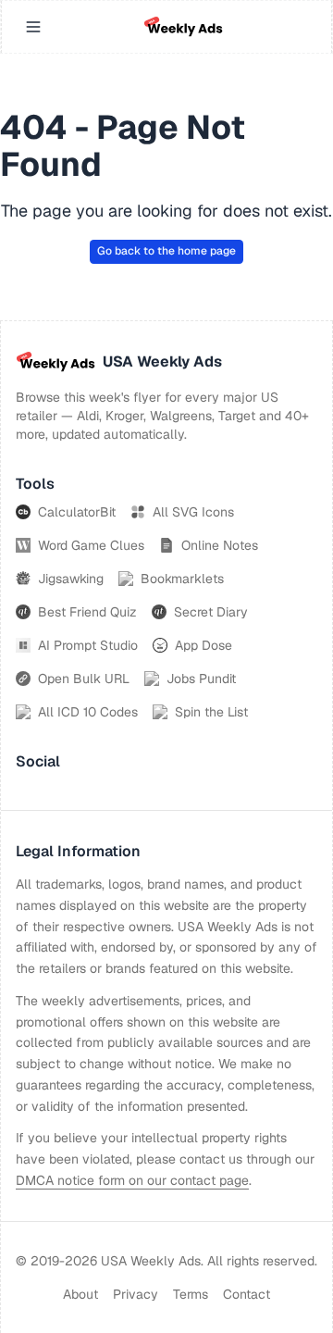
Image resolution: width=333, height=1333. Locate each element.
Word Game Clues (91, 545)
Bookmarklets (182, 578)
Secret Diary (211, 612)
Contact (246, 1294)
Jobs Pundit (201, 678)
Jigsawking (71, 578)
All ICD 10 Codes (88, 712)
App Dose (203, 645)
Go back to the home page (166, 250)
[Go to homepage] (183, 27)
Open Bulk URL (84, 678)
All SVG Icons (193, 512)
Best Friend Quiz (87, 612)
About (80, 1294)
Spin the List (211, 712)
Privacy (135, 1294)
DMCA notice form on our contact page (132, 1180)
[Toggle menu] (33, 27)
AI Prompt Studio (88, 645)
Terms (190, 1294)
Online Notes (219, 545)
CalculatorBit (77, 512)
